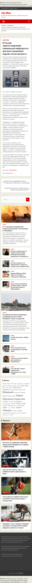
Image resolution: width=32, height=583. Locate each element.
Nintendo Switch (6, 383)
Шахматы (24, 413)
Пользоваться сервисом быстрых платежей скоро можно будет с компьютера (15, 499)
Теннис (13, 407)
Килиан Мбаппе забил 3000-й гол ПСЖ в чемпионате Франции (18, 275)
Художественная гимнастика (10, 413)
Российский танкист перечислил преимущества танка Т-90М (18, 371)
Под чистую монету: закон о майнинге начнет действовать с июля (14, 472)
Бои (22, 386)
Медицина (10, 173)
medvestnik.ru (13, 170)
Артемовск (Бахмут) (12, 385)
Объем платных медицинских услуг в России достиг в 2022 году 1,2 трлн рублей (16, 182)
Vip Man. (6, 12)
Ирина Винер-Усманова (16, 389)
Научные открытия (14, 399)
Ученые (7, 410)
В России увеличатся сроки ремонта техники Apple (19, 349)
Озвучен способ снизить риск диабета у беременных (19, 360)
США (23, 403)
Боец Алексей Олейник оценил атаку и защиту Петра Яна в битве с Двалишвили (19, 286)
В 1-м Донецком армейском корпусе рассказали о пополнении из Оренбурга (15, 229)
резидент (11, 414)
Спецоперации (20, 405)
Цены (19, 413)
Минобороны (17, 392)
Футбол (14, 411)
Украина (18, 407)
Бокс (27, 386)
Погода (11, 401)
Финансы (6, 421)
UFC (12, 383)
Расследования (6, 403)
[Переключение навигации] (3, 21)
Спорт (4, 224)
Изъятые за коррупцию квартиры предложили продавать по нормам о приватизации (16, 444)
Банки (19, 385)
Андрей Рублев (20, 383)
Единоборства (17, 387)
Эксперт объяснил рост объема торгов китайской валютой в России (16, 189)
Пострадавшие (18, 401)
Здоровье (6, 40)
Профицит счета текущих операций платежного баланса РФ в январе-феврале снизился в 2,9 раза (16, 526)
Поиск (27, 199)
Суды (9, 407)
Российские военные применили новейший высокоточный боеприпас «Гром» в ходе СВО (15, 317)
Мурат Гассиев (7, 396)
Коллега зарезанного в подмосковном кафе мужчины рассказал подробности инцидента (19, 253)
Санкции (5, 405)
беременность (6, 414)
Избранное (6, 389)
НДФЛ (13, 396)
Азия (15, 383)
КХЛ (24, 389)
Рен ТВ (13, 403)
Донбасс (10, 387)
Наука (4, 312)
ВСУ (4, 387)
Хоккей (19, 411)
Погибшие (5, 401)
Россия (18, 403)
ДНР (7, 387)
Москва (23, 392)
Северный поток (12, 405)
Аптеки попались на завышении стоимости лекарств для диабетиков (20, 264)
